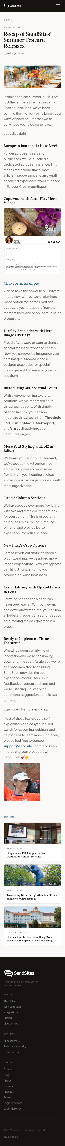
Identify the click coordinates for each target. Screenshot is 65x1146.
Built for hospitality (15, 1046)
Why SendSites (12, 1006)
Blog (6, 1074)
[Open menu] (58, 6)
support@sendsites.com (22, 746)
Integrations (11, 1012)
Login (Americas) (13, 1102)
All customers (12, 1040)
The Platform (11, 1001)
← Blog (8, 19)
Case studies (11, 1052)
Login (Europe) (12, 1108)
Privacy (8, 1091)
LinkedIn (13, 1136)
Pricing (8, 1017)
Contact (9, 1069)
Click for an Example (21, 283)
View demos (11, 1023)
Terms (7, 1097)
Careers (8, 1086)
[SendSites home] (12, 5)
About (7, 1080)
